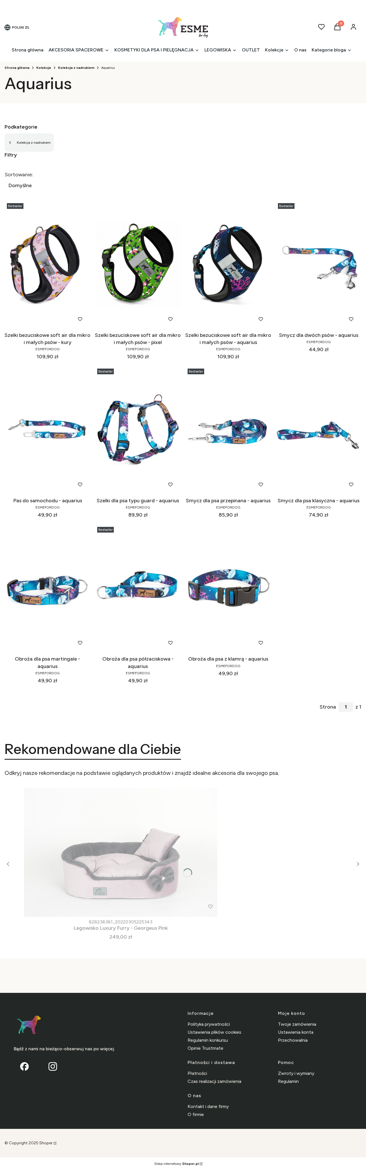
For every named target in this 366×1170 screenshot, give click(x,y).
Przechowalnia (293, 1040)
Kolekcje (43, 68)
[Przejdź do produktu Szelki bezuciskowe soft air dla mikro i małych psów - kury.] (47, 265)
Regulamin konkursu (208, 1040)
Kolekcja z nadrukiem (76, 68)
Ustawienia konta (295, 1032)
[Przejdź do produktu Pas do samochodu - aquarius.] (47, 430)
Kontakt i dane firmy (208, 1106)
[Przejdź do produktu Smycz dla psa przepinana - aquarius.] (228, 430)
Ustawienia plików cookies (214, 1032)
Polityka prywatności (209, 1024)
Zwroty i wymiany (296, 1073)
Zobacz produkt (40, 319)
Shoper (46, 1143)
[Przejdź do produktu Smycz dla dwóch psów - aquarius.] (318, 265)
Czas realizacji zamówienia (214, 1081)
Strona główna (17, 68)
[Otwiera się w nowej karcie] (52, 1066)
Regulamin (288, 1081)
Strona (328, 707)
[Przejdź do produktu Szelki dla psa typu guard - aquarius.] (138, 430)
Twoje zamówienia (297, 1024)
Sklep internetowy (176, 1164)
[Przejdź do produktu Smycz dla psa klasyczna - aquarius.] (318, 430)
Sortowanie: (19, 174)
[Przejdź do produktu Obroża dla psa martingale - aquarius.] (47, 589)
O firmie (196, 1114)
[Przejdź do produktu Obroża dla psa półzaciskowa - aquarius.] (138, 589)
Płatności (197, 1073)
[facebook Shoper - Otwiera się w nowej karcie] (24, 1066)
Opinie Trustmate (205, 1048)
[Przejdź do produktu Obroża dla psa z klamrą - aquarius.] (228, 589)
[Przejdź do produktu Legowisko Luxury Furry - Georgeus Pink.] (121, 852)
